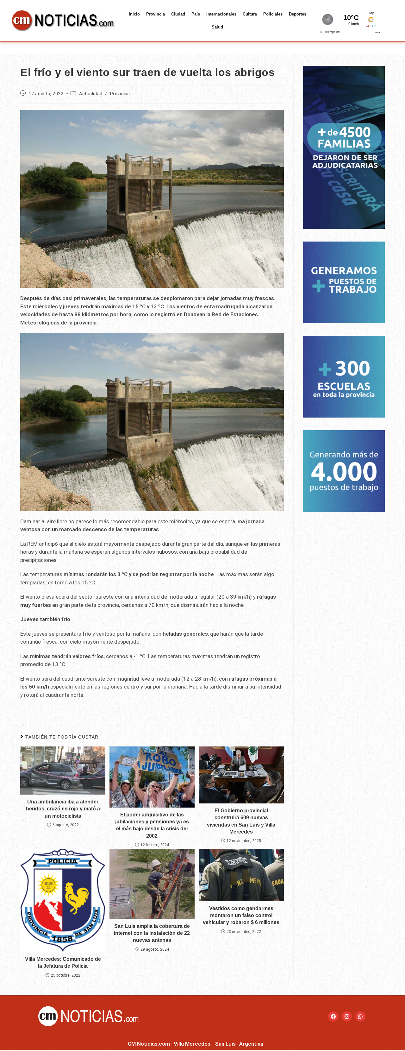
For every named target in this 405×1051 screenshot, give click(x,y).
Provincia (155, 14)
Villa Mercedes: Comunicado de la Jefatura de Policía (63, 962)
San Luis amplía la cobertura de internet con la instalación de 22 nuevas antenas (152, 933)
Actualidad (91, 93)
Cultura (250, 14)
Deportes (297, 14)
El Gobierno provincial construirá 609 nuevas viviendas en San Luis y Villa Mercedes (241, 821)
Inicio (134, 14)
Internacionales (221, 14)
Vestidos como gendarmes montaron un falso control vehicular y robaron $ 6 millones (241, 915)
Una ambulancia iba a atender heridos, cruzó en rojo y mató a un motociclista (63, 809)
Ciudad (178, 14)
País (195, 14)
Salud (217, 27)
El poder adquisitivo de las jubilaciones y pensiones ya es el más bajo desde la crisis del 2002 (152, 825)
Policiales (273, 14)
